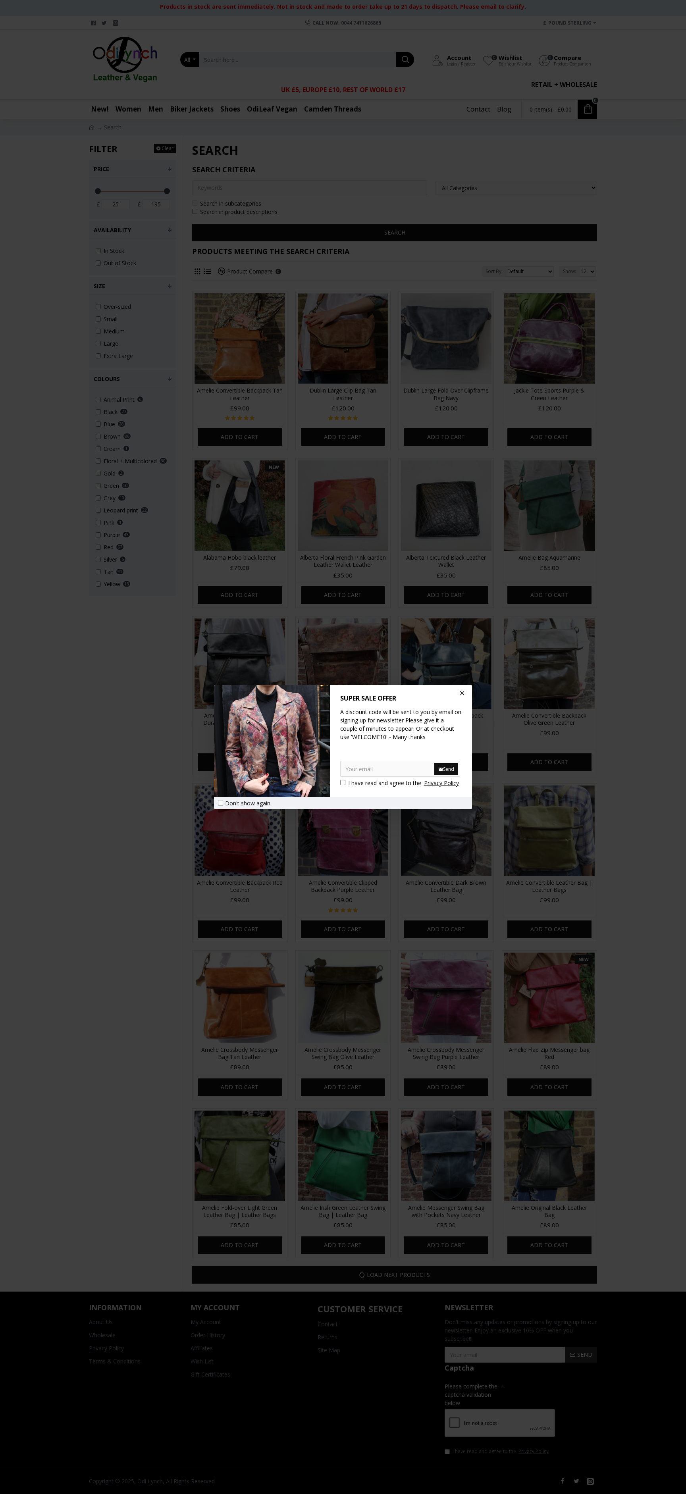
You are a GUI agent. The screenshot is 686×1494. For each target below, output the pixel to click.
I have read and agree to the (403, 783)
